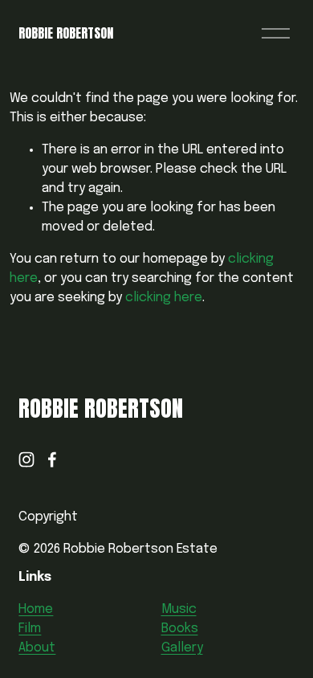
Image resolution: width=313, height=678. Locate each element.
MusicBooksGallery (182, 628)
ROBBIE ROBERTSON (65, 33)
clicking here (163, 297)
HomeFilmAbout (36, 628)
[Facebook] (52, 459)
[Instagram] (26, 459)
